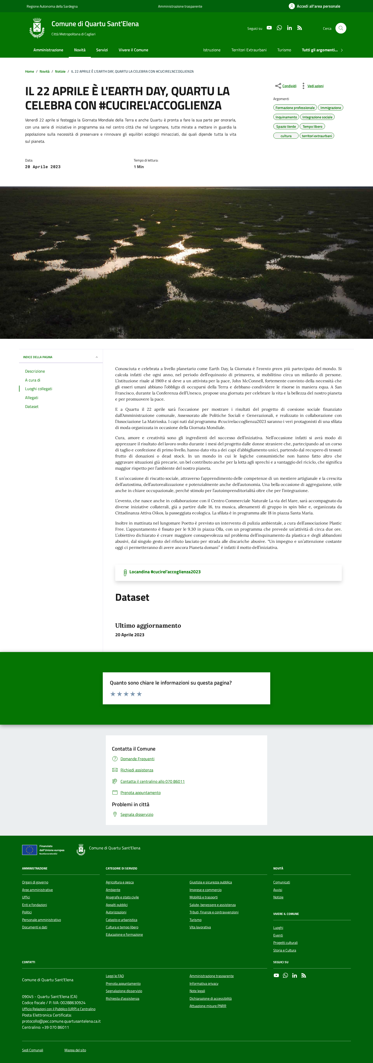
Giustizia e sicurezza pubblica (211, 882)
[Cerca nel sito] (340, 28)
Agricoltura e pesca (120, 882)
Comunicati (281, 882)
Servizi (102, 50)
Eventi (278, 935)
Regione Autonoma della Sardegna (52, 6)
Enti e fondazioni (34, 905)
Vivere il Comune (133, 50)
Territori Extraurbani (249, 50)
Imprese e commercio (206, 890)
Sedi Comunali (32, 1050)
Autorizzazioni (116, 912)
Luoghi (278, 927)
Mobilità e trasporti (204, 897)
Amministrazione (48, 50)
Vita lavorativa (200, 927)
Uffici (26, 897)
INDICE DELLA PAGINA (37, 357)
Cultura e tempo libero (122, 927)
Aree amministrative (37, 890)
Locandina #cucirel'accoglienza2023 (165, 572)
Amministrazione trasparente (180, 6)
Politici (27, 912)
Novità (80, 50)
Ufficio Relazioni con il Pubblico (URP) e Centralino (58, 1009)
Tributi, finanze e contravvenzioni (214, 912)
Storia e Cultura (284, 950)
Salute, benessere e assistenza (213, 905)
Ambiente (113, 890)
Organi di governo (35, 882)
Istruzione (212, 50)
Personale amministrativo (41, 920)
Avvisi (277, 890)
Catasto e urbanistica (121, 920)
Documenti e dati (34, 927)
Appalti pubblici (117, 905)
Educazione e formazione (124, 934)
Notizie (278, 897)
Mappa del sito (75, 1050)
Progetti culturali (285, 942)
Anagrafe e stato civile (122, 897)
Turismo (284, 50)
